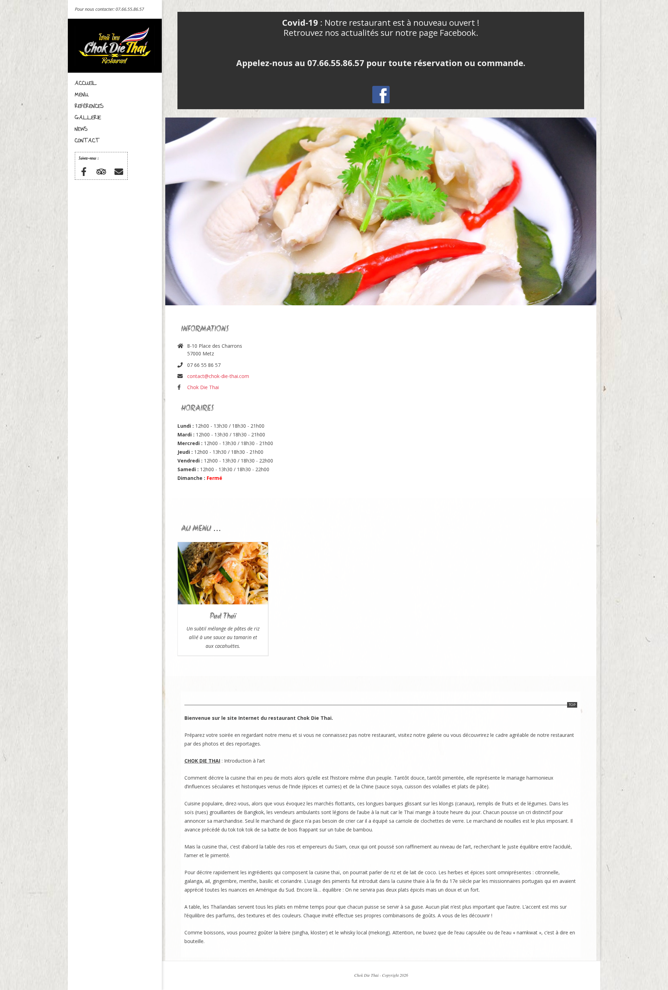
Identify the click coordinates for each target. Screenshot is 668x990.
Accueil (86, 83)
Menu (82, 95)
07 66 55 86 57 (204, 365)
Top (572, 704)
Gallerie (88, 118)
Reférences (89, 106)
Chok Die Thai (203, 387)
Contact (87, 141)
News (81, 129)
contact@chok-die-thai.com (218, 376)
